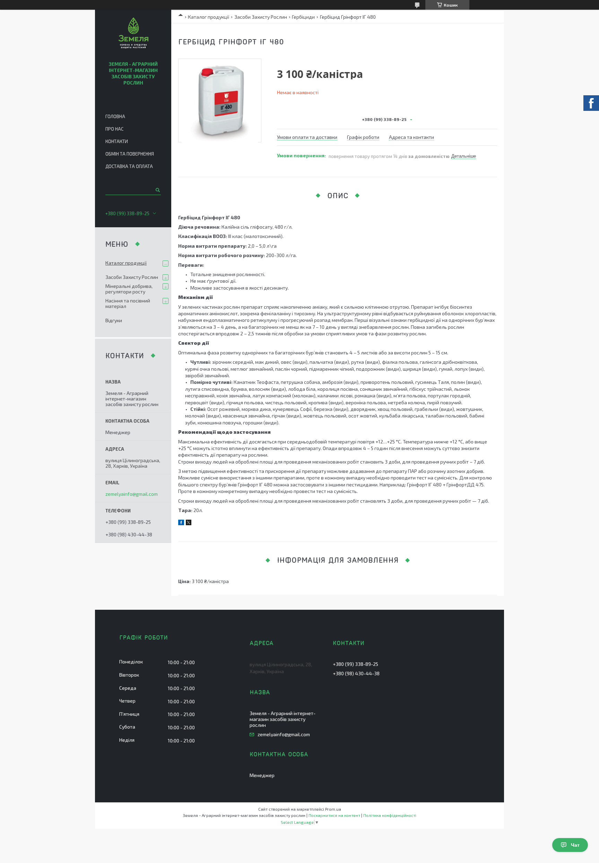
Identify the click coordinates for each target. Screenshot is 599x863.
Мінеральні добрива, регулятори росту (129, 288)
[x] (188, 523)
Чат (575, 845)
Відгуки (113, 320)
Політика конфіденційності (389, 815)
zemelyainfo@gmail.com (131, 494)
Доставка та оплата (129, 166)
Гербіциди (303, 17)
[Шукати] (157, 190)
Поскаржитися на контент (334, 815)
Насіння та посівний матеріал (127, 303)
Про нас (114, 129)
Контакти (116, 141)
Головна (115, 116)
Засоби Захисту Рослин (260, 17)
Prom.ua (333, 809)
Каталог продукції (208, 17)
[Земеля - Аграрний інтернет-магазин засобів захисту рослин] (133, 34)
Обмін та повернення (129, 154)
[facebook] (181, 523)
